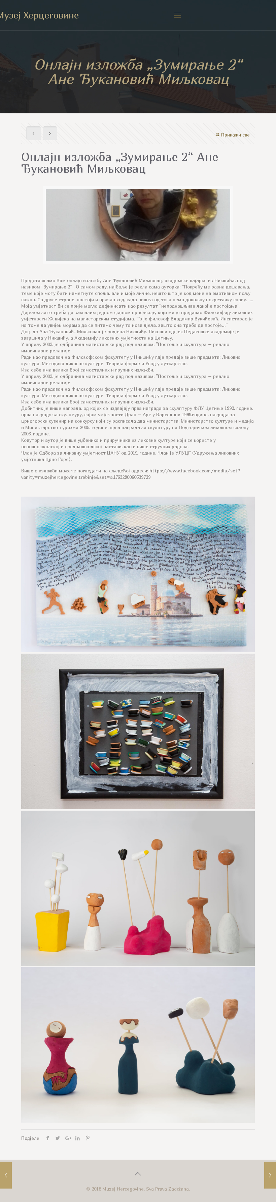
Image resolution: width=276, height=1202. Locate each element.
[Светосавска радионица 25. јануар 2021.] (270, 1175)
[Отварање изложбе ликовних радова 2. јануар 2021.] (6, 1175)
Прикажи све (235, 135)
